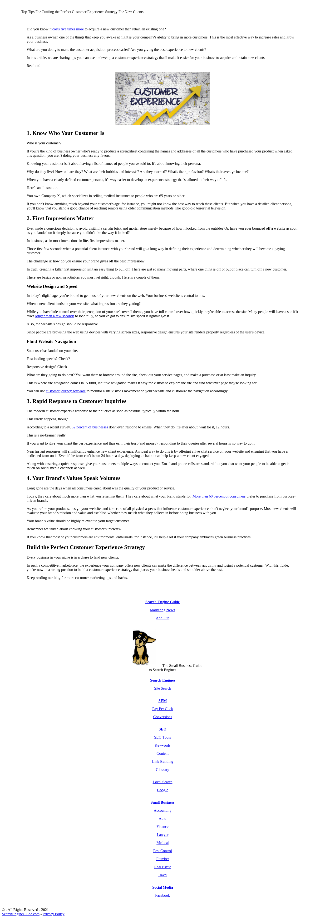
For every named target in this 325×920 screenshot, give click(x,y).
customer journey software (66, 391)
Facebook (162, 895)
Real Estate (162, 867)
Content (162, 753)
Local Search (162, 782)
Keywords (162, 745)
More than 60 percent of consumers (219, 496)
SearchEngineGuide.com (20, 914)
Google (162, 790)
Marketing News (162, 610)
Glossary (162, 770)
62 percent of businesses (90, 427)
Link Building (162, 761)
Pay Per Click (162, 709)
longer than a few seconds (54, 316)
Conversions (162, 717)
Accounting (162, 810)
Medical (163, 843)
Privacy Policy (53, 914)
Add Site (162, 618)
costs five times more (68, 29)
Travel (162, 875)
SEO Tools (162, 737)
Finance (162, 827)
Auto (162, 818)
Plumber (162, 859)
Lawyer (162, 835)
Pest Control (162, 851)
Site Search (162, 688)
